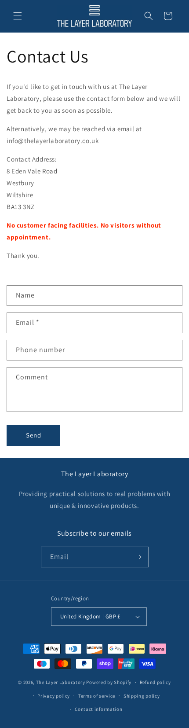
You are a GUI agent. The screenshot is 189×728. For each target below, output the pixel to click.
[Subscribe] (138, 557)
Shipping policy (142, 696)
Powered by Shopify (108, 682)
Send (33, 435)
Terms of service (96, 696)
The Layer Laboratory (60, 682)
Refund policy (155, 682)
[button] (17, 16)
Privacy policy (53, 696)
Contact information (98, 709)
